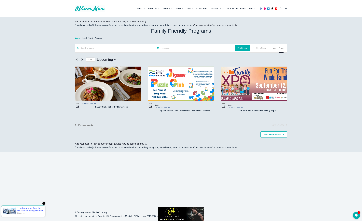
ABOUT (252, 8)
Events (77, 38)
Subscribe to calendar (272, 134)
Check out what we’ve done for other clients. (215, 25)
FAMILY (190, 8)
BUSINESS (152, 8)
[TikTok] (272, 8)
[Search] (281, 8)
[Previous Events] (76, 59)
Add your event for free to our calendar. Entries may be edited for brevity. (111, 21)
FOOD (178, 8)
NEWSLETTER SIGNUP (236, 8)
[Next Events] (82, 59)
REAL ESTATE (202, 8)
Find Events (242, 48)
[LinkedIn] (268, 8)
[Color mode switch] (286, 8)
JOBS (139, 8)
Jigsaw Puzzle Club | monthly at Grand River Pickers (185, 111)
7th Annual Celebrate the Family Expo (257, 111)
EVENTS (166, 8)
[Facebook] (261, 8)
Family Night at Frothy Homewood (111, 107)
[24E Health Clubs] (181, 214)
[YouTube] (276, 8)
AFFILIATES (216, 8)
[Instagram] (265, 8)
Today (90, 59)
